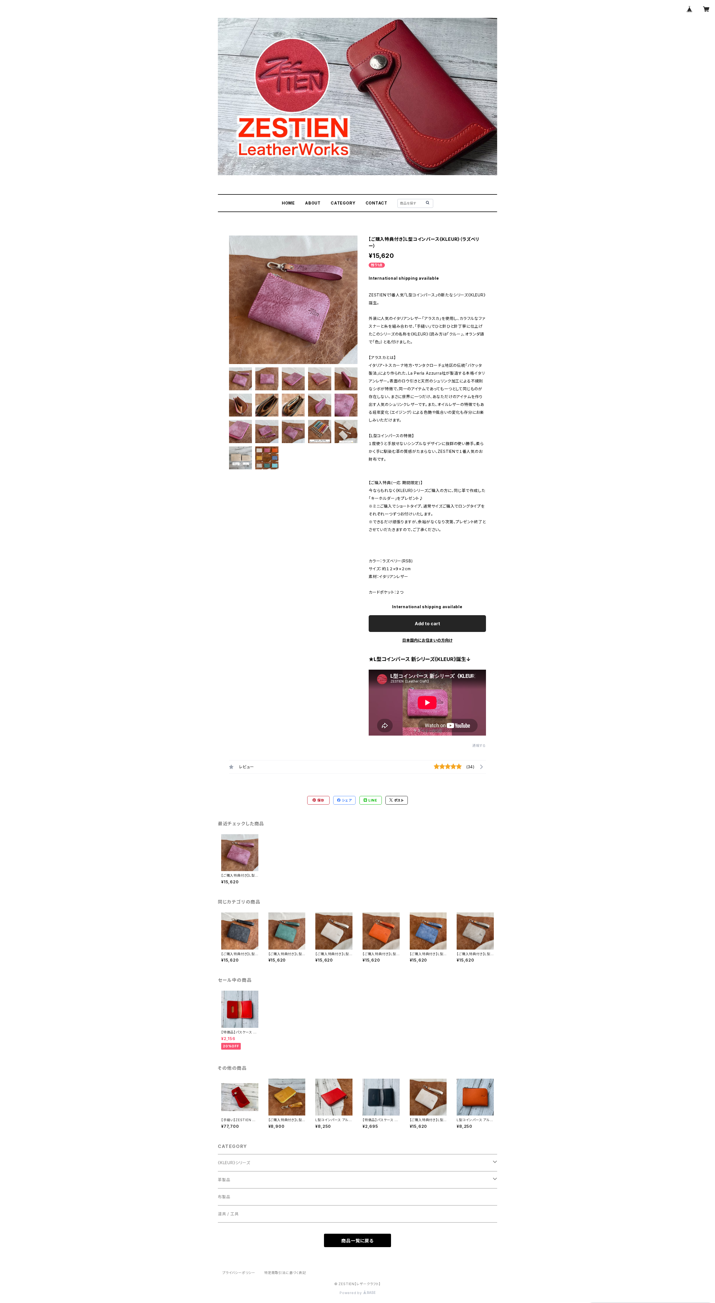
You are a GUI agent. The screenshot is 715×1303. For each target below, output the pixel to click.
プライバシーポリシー (238, 1273)
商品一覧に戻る (357, 1240)
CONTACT (377, 203)
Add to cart (427, 623)
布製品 (224, 1196)
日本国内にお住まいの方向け (427, 640)
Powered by (351, 1293)
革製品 (224, 1179)
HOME (288, 203)
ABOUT (313, 203)
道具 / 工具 (228, 1213)
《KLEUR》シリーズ (234, 1162)
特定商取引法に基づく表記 (285, 1273)
